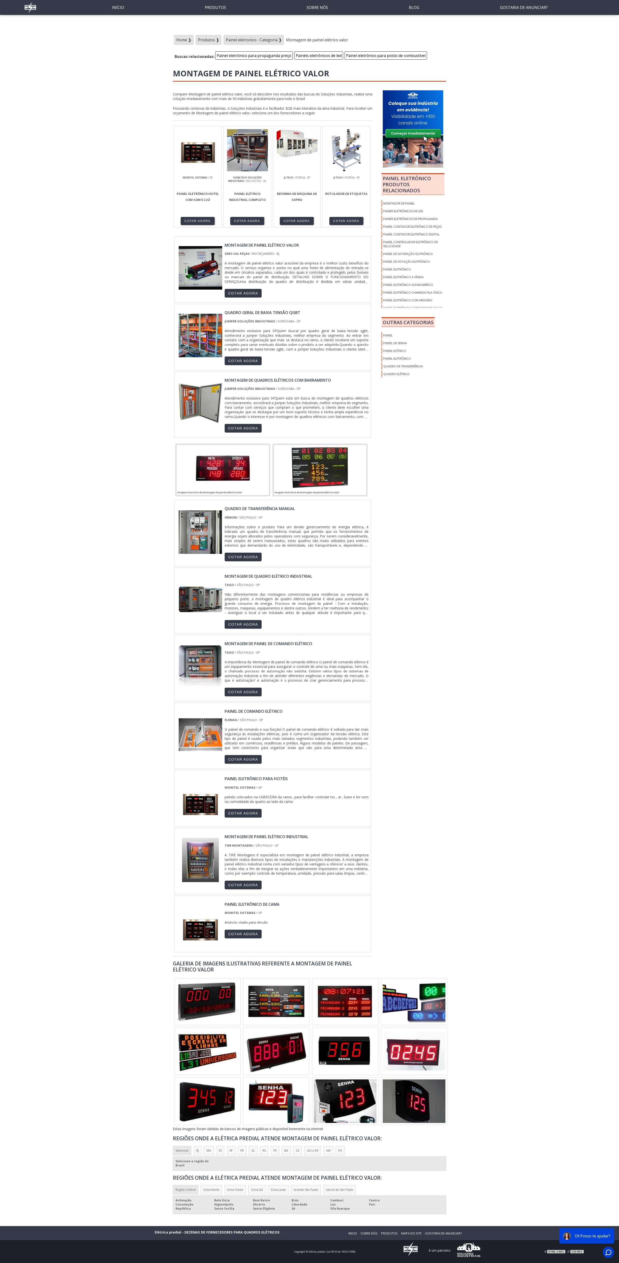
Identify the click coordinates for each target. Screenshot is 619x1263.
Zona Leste (278, 1190)
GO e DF (312, 1151)
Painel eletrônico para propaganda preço (254, 55)
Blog (414, 7)
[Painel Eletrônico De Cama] (200, 947)
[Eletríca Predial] (30, 13)
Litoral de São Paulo (339, 1190)
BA (286, 1151)
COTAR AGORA (197, 221)
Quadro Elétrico (396, 374)
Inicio (352, 1233)
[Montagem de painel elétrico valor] (222, 467)
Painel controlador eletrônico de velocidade (410, 244)
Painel (388, 335)
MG (208, 1151)
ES (220, 1151)
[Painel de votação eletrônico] (276, 1001)
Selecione (182, 1151)
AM (328, 1151)
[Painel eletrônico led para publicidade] (276, 1051)
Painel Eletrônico (397, 359)
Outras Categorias (408, 322)
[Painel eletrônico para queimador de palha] (207, 1101)
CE (297, 1151)
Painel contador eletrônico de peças (412, 227)
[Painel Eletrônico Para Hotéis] (200, 821)
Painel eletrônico (397, 269)
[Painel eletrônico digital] (414, 1001)
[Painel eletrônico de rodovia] (414, 1051)
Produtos (215, 7)
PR (242, 1151)
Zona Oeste (235, 1190)
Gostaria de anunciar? (524, 7)
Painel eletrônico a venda (403, 277)
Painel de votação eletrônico (406, 262)
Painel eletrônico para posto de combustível (386, 55)
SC (253, 1151)
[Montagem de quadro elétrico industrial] (200, 619)
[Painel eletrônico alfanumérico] (345, 1001)
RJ (197, 1151)
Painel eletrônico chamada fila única (412, 293)
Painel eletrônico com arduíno (407, 300)
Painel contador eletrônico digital (411, 234)
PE (275, 1151)
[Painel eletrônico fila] (276, 1101)
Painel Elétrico (394, 351)
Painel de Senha (395, 343)
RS (264, 1151)
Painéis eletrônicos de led (319, 55)
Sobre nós (317, 7)
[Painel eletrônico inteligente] (207, 1051)
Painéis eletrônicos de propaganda (410, 219)
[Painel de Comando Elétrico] (200, 754)
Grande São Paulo (306, 1190)
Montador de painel (399, 203)
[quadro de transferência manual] (200, 551)
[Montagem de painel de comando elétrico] (200, 686)
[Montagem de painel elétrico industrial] (200, 879)
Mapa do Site (411, 1233)
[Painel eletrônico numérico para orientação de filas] (414, 1101)
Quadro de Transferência (403, 366)
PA (340, 1151)
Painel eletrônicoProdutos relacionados (407, 184)
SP (231, 1151)
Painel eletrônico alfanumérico (408, 285)
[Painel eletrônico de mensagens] (207, 1001)
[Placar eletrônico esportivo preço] (345, 1101)
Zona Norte (211, 1190)
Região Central (186, 1190)
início (118, 7)
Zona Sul (257, 1190)
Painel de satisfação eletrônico (408, 254)
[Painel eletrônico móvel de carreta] (345, 1051)
